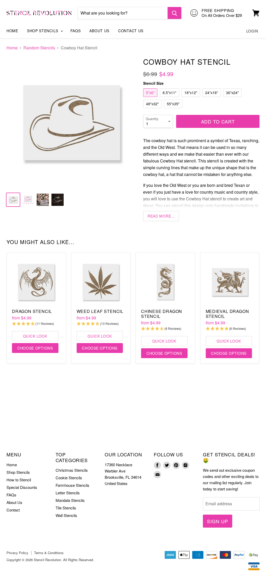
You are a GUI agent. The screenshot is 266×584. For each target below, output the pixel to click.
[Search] (174, 13)
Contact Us (130, 30)
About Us (99, 30)
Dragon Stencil (32, 311)
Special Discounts (21, 487)
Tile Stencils (66, 507)
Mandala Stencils (70, 500)
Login (252, 31)
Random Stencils (39, 47)
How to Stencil (18, 479)
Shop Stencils (43, 30)
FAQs (75, 30)
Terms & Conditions (49, 552)
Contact (13, 510)
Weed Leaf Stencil (100, 311)
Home (12, 30)
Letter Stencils (68, 492)
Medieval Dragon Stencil (227, 313)
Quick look (35, 336)
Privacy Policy (17, 552)
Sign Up (217, 521)
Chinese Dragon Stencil (161, 313)
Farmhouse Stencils (72, 485)
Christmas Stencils (72, 470)
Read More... (161, 216)
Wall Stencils (66, 515)
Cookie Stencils (69, 477)
